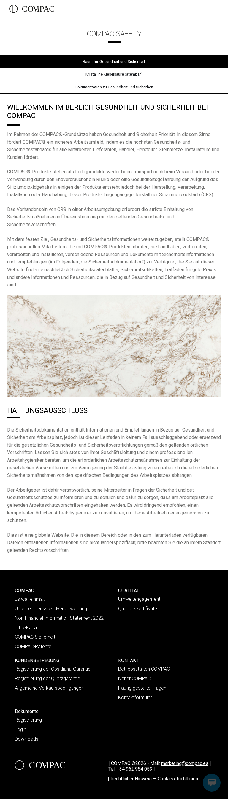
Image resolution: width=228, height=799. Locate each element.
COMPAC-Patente (33, 646)
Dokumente (27, 711)
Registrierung (28, 720)
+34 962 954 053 (136, 769)
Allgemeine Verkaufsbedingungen (49, 688)
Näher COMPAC (134, 678)
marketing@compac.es (184, 763)
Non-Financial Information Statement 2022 (59, 618)
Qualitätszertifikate (137, 608)
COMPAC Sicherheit (35, 637)
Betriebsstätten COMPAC (144, 669)
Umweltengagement (139, 599)
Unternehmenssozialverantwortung (51, 608)
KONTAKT (128, 660)
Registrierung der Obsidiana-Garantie (53, 669)
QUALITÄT (128, 590)
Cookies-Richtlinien (178, 779)
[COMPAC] (32, 8)
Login (20, 729)
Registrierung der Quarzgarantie (47, 678)
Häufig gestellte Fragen (142, 688)
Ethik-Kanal (26, 627)
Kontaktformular (135, 697)
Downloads (26, 739)
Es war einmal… (31, 599)
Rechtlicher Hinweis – (133, 779)
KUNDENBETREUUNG (37, 660)
